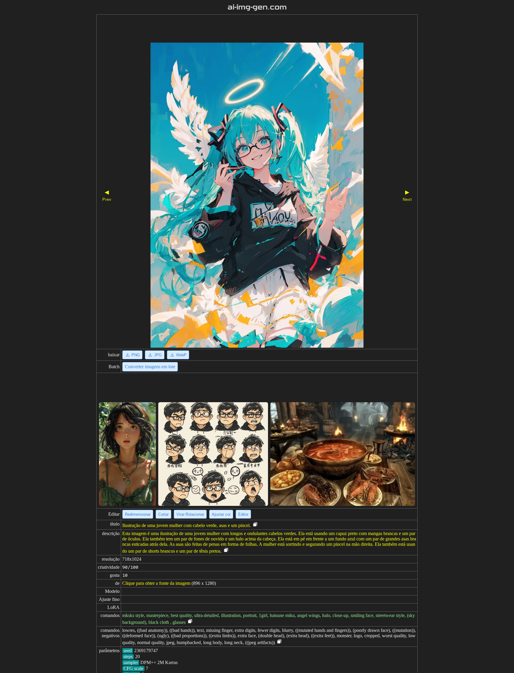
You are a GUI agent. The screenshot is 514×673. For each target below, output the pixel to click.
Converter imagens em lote (150, 366)
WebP (181, 355)
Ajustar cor (221, 514)
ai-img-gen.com (257, 7)
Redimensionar (138, 514)
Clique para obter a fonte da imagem (156, 583)
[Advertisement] (246, 29)
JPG (158, 355)
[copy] (255, 524)
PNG (135, 355)
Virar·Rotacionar (190, 514)
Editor (243, 514)
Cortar (163, 514)
